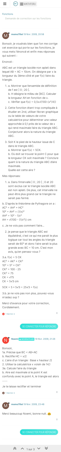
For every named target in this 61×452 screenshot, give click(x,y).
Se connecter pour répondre (39, 326)
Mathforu (29, 3)
